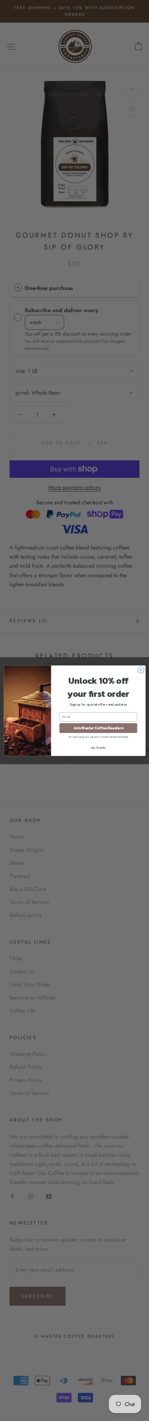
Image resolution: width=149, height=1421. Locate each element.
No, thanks (98, 747)
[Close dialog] (140, 670)
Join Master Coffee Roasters (98, 728)
